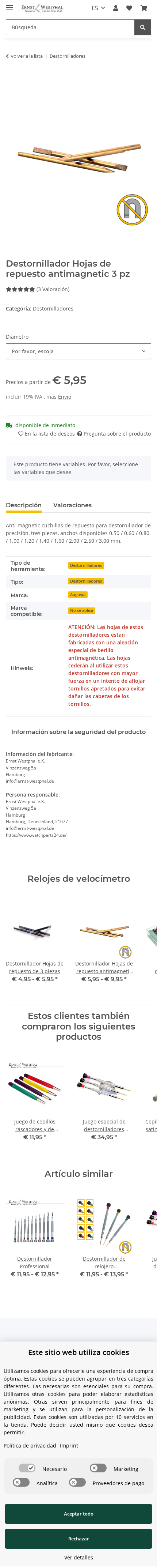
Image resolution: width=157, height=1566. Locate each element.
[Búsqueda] (142, 27)
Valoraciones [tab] (72, 505)
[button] (115, 8)
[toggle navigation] (9, 4)
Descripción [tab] (24, 505)
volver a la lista (27, 56)
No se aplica (81, 610)
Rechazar (78, 1538)
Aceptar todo (78, 1513)
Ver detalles (78, 1557)
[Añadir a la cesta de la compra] (12, 79)
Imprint (69, 1445)
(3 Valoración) (53, 289)
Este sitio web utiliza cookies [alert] (78, 1352)
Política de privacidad (30, 1445)
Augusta (77, 594)
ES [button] (95, 8)
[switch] (27, 1468)
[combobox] (78, 351)
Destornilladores (53, 308)
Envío (64, 396)
